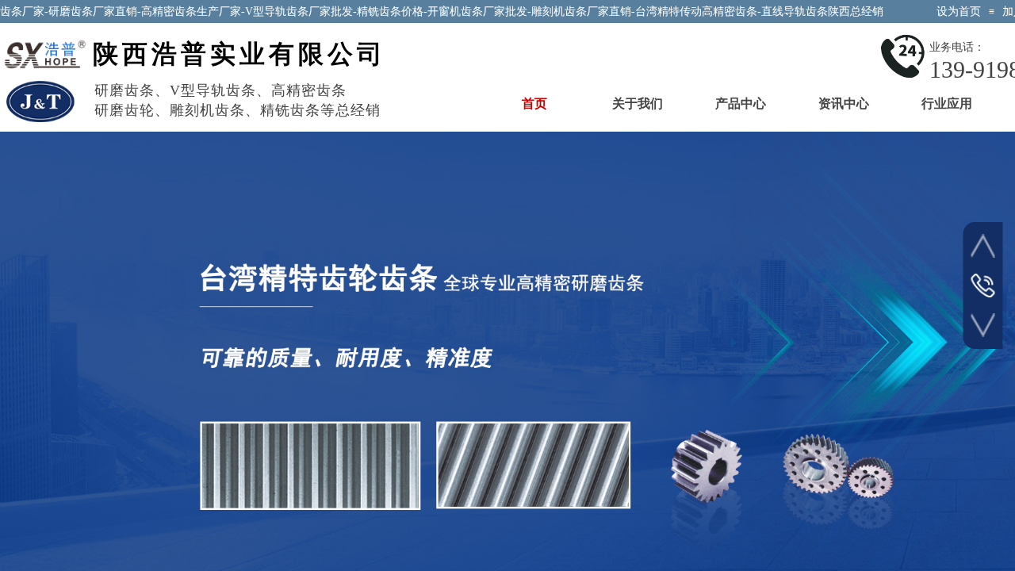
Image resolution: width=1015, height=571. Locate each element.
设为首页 (958, 11)
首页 (534, 103)
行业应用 (946, 103)
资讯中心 (843, 103)
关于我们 (637, 103)
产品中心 (740, 103)
